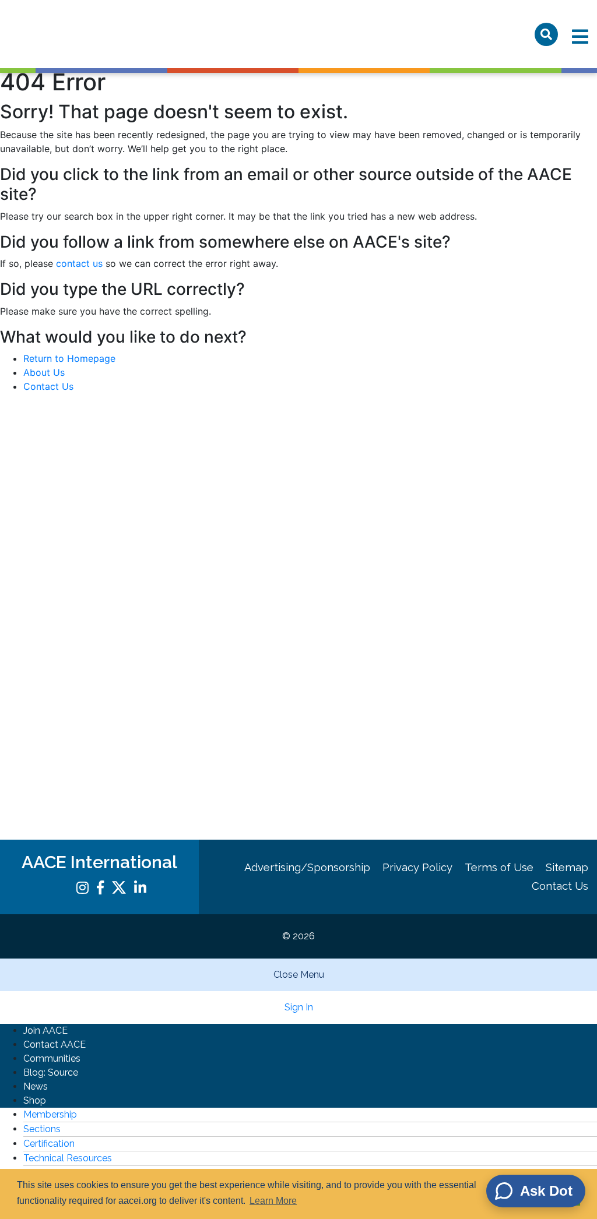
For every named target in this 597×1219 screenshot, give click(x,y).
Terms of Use (499, 867)
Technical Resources (67, 1158)
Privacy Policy (417, 867)
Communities (51, 1058)
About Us (44, 372)
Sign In (299, 1007)
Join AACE (45, 1030)
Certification (49, 1143)
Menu (580, 36)
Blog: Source (50, 1072)
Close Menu (298, 974)
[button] (298, 169)
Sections (42, 1129)
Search (546, 34)
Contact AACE (54, 1044)
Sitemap (567, 867)
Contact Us (48, 386)
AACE (75, 34)
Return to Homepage (69, 358)
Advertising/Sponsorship (307, 867)
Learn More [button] (273, 1201)
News (35, 1086)
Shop (34, 1100)
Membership (50, 1114)
